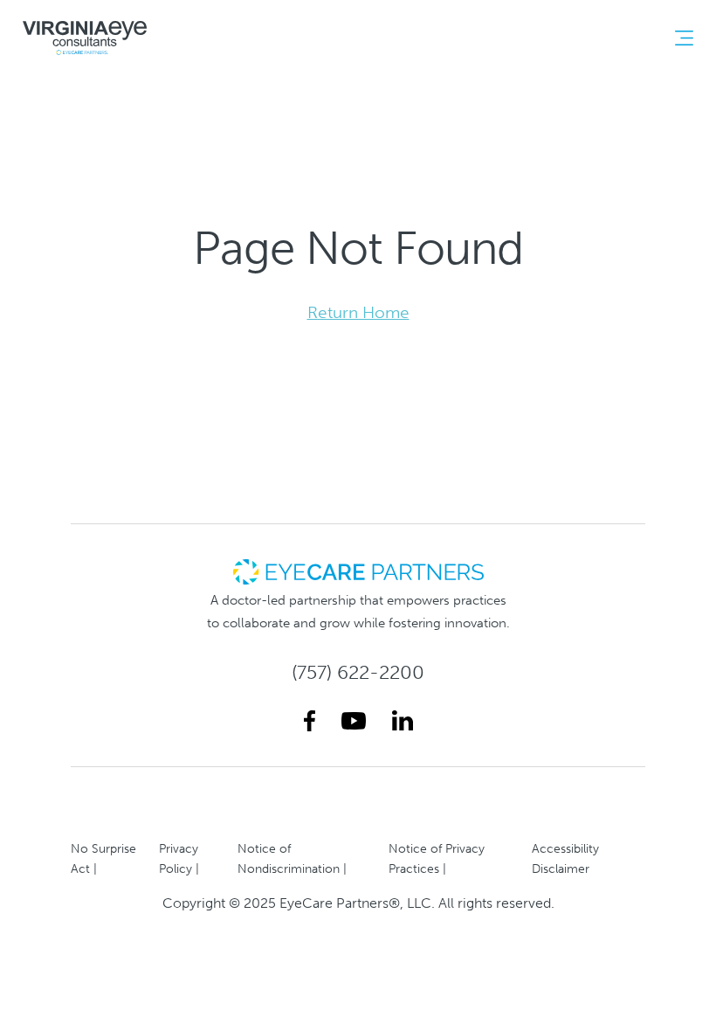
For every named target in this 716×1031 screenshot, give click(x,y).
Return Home (358, 312)
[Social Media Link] (309, 721)
